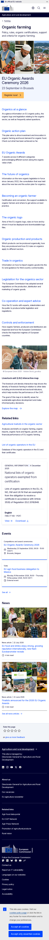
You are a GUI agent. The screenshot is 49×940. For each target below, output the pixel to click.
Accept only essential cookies (25, 934)
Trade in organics (12, 260)
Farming (7, 21)
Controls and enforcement (18, 322)
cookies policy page (18, 913)
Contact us (6, 865)
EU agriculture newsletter (12, 797)
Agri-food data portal (11, 814)
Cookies (5, 879)
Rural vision (7, 833)
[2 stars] (6, 730)
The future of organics (15, 174)
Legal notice (7, 889)
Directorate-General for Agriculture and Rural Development (21, 785)
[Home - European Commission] (8, 8)
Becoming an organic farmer (19, 195)
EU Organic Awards (13, 152)
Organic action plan (13, 131)
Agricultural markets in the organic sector (22, 424)
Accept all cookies (20, 926)
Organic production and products (22, 239)
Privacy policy (8, 884)
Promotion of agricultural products (16, 828)
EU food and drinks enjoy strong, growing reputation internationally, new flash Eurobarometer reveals (22, 649)
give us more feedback (15, 737)
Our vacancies (8, 792)
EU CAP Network (9, 819)
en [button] (33, 8)
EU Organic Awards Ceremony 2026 (21, 545)
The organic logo (12, 217)
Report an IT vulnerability (12, 870)
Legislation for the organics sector (22, 279)
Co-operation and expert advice (21, 300)
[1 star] (5, 730)
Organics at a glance (14, 109)
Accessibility (7, 894)
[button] (9, 521)
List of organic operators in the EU (18, 444)
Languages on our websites (14, 875)
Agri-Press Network (10, 824)
